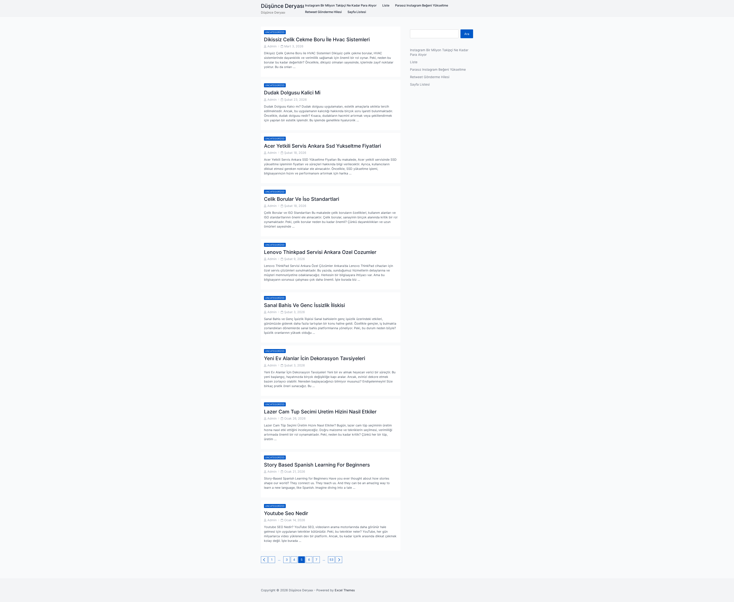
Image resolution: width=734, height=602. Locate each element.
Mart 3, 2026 (293, 46)
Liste (385, 5)
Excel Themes (345, 590)
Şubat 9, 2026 (294, 259)
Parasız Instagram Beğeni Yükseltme (421, 5)
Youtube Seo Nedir (286, 513)
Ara (466, 34)
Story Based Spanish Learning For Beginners (317, 465)
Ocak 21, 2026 (294, 471)
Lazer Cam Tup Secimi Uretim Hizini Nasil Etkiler (320, 412)
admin (272, 46)
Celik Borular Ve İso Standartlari (301, 199)
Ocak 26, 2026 (295, 418)
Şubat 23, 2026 (295, 99)
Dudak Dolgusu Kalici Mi (292, 93)
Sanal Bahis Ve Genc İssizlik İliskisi (304, 305)
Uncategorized (275, 32)
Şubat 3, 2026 (294, 312)
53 (332, 559)
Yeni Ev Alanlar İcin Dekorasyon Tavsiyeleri (314, 358)
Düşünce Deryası (282, 6)
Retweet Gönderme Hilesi (323, 12)
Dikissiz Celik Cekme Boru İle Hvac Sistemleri (317, 39)
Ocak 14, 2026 (294, 520)
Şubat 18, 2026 (295, 153)
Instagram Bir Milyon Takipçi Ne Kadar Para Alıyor (341, 5)
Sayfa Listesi (357, 12)
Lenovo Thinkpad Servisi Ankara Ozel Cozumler (320, 252)
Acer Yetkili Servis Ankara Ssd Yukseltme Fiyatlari (322, 146)
